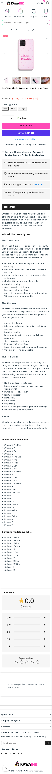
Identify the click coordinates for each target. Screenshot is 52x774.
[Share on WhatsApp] (27, 144)
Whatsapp (39, 184)
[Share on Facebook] (16, 144)
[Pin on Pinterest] (23, 144)
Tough (22, 109)
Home (4, 30)
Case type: (10, 104)
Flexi (13, 109)
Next (48, 54)
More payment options (26, 139)
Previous (4, 54)
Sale (5, 36)
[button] (47, 2)
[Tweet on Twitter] (20, 144)
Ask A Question (38, 144)
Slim (5, 109)
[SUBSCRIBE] (48, 743)
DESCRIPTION (9, 207)
